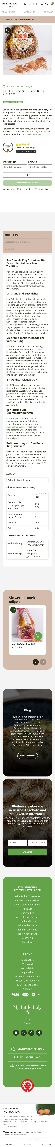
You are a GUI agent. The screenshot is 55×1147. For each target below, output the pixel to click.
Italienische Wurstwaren (28, 896)
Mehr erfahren (34, 135)
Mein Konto (25, 4)
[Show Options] (44, 843)
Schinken (6, 19)
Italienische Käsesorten (27, 901)
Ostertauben (27, 913)
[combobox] (36, 843)
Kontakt (27, 1023)
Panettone (27, 942)
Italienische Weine (27, 925)
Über (27, 1019)
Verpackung (9, 162)
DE (37, 4)
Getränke (29, 12)
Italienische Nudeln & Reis (27, 905)
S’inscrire (27, 852)
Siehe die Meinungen (26, 151)
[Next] (43, 662)
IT (33, 4)
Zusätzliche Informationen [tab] (17, 242)
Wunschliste (42, 4)
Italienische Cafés (27, 930)
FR (30, 4)
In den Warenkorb (27, 183)
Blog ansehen (28, 756)
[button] (8, 30)
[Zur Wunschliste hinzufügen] (13, 610)
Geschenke (27, 938)
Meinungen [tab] (9, 249)
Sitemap (27, 989)
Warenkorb (28, 964)
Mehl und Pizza (27, 921)
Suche (46, 4)
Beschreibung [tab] (11, 235)
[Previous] (36, 662)
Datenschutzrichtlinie (27, 981)
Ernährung (8, 12)
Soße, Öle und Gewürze (27, 917)
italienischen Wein (15, 427)
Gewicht (32, 162)
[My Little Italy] (10, 7)
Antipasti (27, 909)
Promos (48, 12)
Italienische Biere (27, 934)
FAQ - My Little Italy (27, 985)
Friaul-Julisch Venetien (13, 102)
